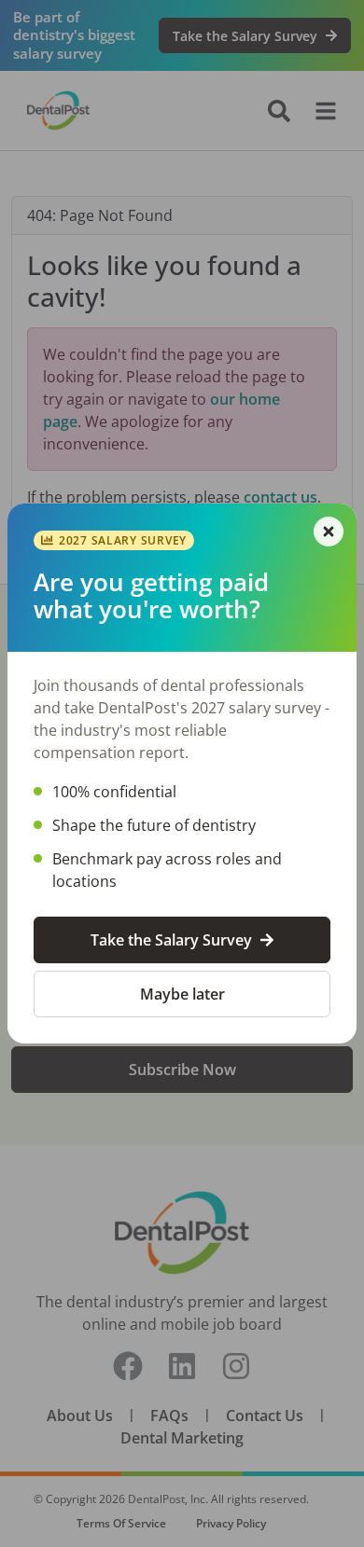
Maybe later (182, 994)
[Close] (328, 531)
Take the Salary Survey (171, 940)
